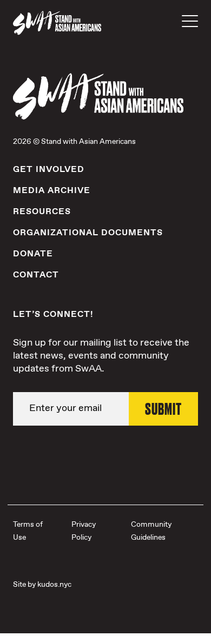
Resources (42, 211)
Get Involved (48, 169)
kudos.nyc (54, 584)
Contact (36, 275)
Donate (33, 254)
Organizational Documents (88, 233)
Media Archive (51, 190)
